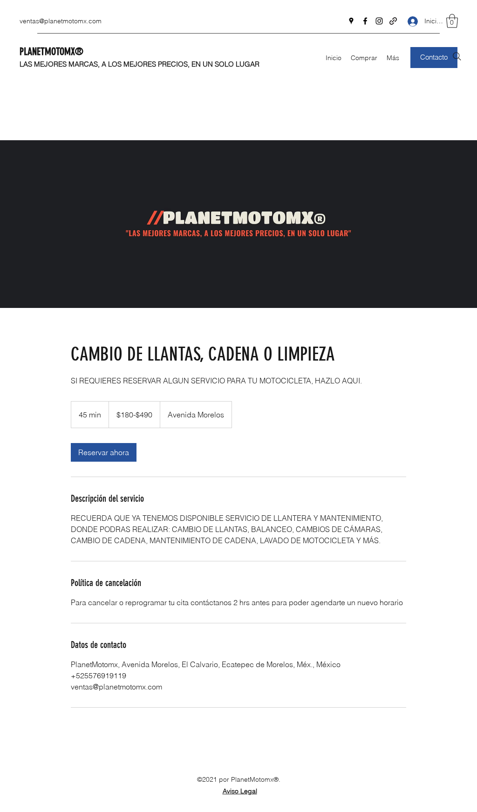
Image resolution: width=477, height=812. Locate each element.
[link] (103, 452)
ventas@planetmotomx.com (61, 21)
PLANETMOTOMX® (51, 51)
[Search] (457, 56)
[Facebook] (365, 21)
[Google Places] (351, 21)
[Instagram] (379, 21)
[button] (452, 21)
